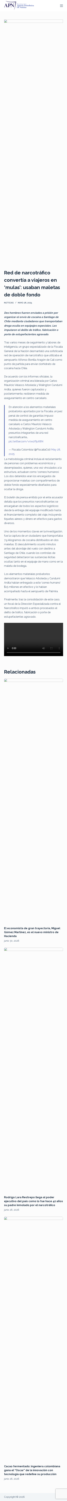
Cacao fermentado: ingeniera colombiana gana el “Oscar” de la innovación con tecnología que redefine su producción (32, 1470)
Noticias (9, 303)
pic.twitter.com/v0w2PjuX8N (26, 441)
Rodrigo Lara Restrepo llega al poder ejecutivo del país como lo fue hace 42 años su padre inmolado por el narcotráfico (33, 1201)
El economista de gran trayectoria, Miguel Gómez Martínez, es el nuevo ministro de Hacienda (32, 932)
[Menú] (61, 5)
